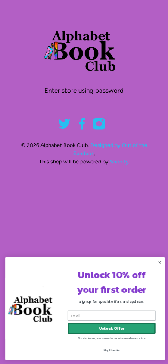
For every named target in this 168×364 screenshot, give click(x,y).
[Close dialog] (159, 262)
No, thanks (111, 350)
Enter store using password (84, 90)
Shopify (119, 161)
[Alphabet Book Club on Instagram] (99, 128)
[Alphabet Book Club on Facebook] (81, 128)
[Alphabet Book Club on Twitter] (64, 128)
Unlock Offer (111, 328)
